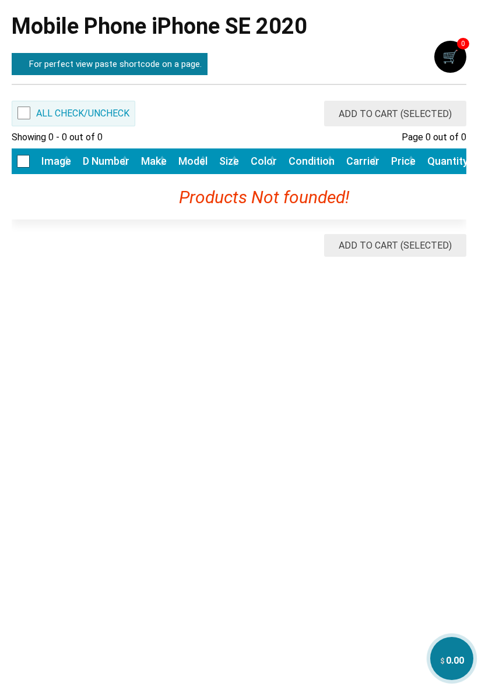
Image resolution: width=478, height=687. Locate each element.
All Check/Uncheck (82, 113)
